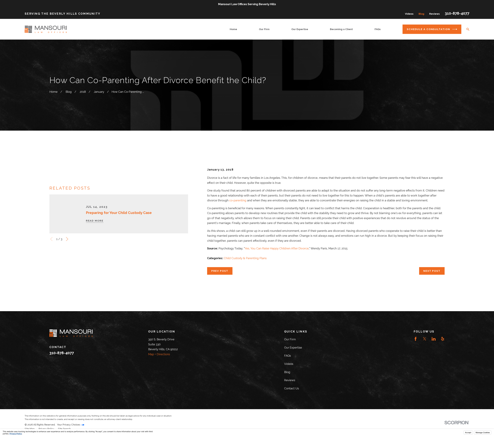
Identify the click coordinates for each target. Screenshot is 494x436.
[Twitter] (425, 339)
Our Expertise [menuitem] (299, 29)
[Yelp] (443, 339)
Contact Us (291, 388)
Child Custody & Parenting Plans (245, 258)
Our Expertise (293, 347)
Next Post (431, 270)
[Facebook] (416, 339)
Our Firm (290, 339)
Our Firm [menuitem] (264, 29)
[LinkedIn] (434, 339)
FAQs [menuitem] (378, 29)
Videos (409, 13)
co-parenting (237, 200)
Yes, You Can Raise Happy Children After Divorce (277, 248)
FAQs (287, 355)
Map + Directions (159, 354)
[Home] (46, 29)
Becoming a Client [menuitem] (341, 29)
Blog (421, 13)
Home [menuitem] (233, 29)
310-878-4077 (457, 13)
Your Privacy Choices (69, 424)
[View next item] (67, 239)
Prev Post (219, 270)
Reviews (434, 13)
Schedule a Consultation (428, 29)
